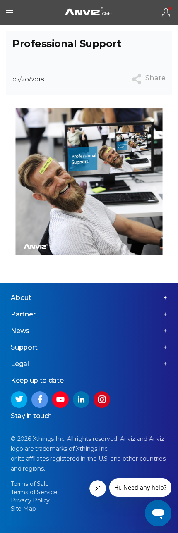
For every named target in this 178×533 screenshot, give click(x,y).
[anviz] (89, 12)
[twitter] (19, 399)
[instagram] (102, 399)
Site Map (23, 508)
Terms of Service (34, 492)
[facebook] (39, 399)
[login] (166, 12)
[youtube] (60, 399)
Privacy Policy (30, 500)
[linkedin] (81, 399)
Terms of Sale (29, 484)
